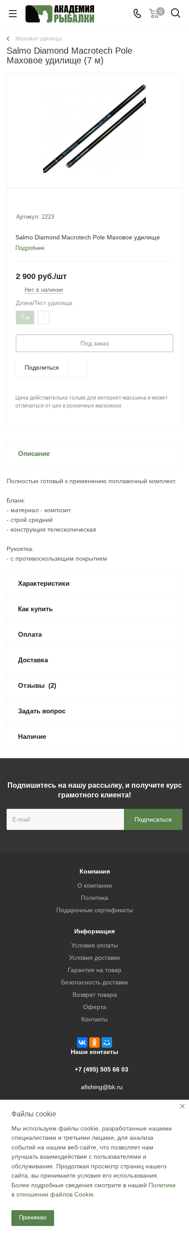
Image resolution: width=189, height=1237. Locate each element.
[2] (29, 205)
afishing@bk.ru (102, 1086)
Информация (94, 931)
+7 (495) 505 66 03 (101, 1069)
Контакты (94, 1019)
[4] (45, 205)
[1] (20, 205)
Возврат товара (95, 994)
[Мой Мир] (107, 1042)
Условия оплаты (94, 945)
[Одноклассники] (94, 1042)
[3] (37, 205)
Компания (95, 871)
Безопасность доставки (94, 982)
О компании (94, 885)
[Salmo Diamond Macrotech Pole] (94, 128)
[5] (54, 205)
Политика (94, 897)
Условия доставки (94, 957)
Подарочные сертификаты (94, 910)
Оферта (94, 1006)
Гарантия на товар (94, 969)
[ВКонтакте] (82, 1042)
